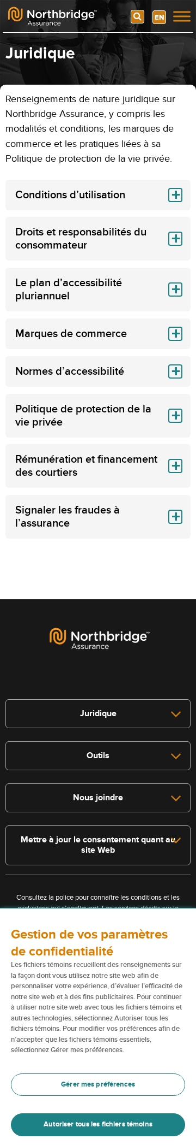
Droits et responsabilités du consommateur (80, 239)
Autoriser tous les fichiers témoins (98, 1124)
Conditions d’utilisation (70, 195)
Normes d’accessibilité (69, 371)
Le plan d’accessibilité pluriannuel (68, 289)
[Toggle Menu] (182, 16)
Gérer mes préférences (98, 1084)
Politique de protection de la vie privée (83, 416)
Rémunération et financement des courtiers (86, 466)
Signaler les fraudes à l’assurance (67, 517)
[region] (98, 1026)
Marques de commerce (71, 333)
